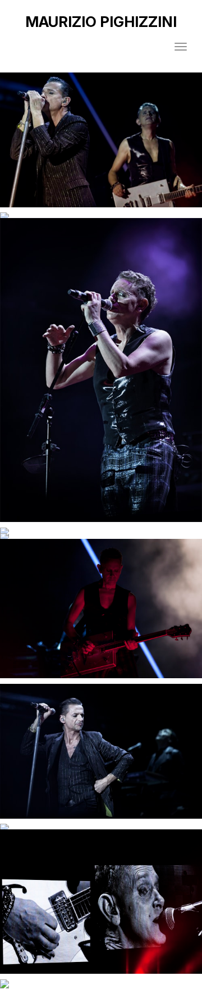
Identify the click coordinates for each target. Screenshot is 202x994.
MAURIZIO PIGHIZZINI (101, 21)
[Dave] (101, 751)
